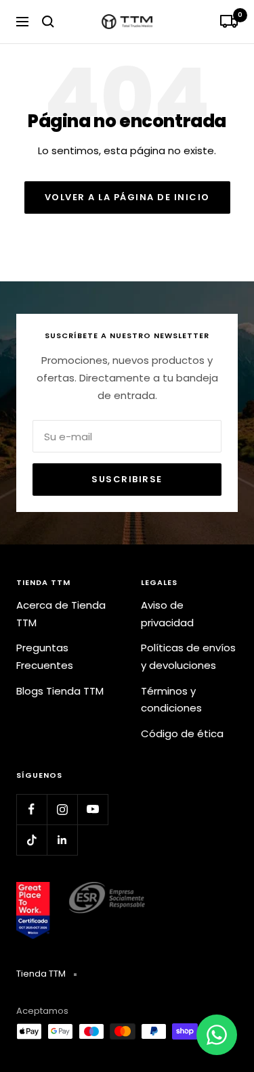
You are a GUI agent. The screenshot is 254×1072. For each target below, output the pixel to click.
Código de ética (182, 733)
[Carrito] (229, 22)
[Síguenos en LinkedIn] (62, 839)
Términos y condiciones (171, 700)
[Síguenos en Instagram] (62, 809)
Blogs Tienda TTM (60, 691)
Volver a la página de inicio (127, 197)
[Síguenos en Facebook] (31, 809)
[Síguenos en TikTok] (31, 839)
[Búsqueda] (48, 22)
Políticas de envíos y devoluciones (188, 656)
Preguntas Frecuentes (44, 656)
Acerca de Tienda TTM (61, 614)
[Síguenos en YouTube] (92, 809)
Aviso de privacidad (167, 614)
